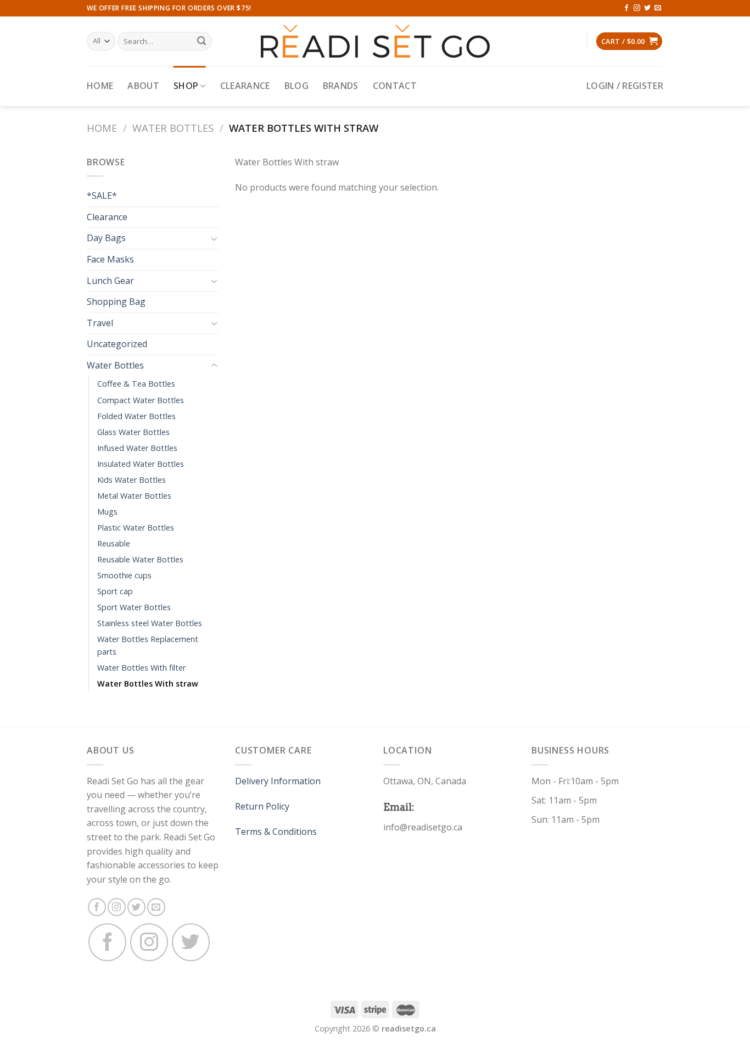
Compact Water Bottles (140, 400)
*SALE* (102, 195)
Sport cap (115, 591)
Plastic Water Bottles (135, 527)
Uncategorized (117, 344)
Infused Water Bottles (137, 448)
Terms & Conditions (276, 832)
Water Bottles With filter (141, 667)
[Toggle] (214, 238)
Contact (395, 86)
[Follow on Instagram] (637, 8)
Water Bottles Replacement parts (147, 645)
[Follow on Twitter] (647, 8)
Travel (100, 323)
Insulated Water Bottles (140, 464)
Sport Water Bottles (134, 607)
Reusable (113, 543)
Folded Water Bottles (136, 416)
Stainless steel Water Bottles (149, 623)
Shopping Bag (116, 301)
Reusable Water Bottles (140, 559)
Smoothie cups (124, 575)
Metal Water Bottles (134, 495)
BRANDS (341, 86)
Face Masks (110, 259)
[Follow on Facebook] (626, 8)
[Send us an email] (657, 8)
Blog (296, 86)
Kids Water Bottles (131, 480)
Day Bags (106, 238)
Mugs (107, 511)
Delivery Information (278, 781)
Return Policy (262, 806)
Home (100, 86)
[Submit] (202, 41)
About (143, 86)
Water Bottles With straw (147, 683)
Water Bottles (173, 128)
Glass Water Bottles (133, 432)
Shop (185, 86)
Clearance (245, 86)
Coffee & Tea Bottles (136, 383)
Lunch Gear (110, 281)
